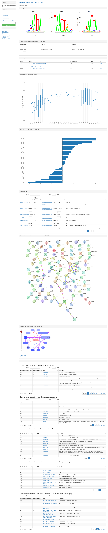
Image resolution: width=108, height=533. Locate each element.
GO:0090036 (45, 380)
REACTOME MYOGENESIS (48, 519)
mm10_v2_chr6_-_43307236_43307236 (36, 68)
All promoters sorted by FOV (8, 20)
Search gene (9, 25)
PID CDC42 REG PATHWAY (48, 485)
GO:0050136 (45, 447)
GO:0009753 (45, 378)
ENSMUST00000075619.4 (47, 209)
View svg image (23, 355)
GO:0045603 (45, 391)
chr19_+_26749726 (24, 228)
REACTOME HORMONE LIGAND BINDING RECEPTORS (49, 517)
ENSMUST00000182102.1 (47, 208)
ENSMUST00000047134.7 (47, 214)
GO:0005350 (45, 451)
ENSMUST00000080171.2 (47, 206)
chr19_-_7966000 (24, 208)
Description (61, 370)
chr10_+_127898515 (24, 214)
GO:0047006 (45, 441)
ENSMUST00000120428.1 (47, 217)
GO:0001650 (45, 417)
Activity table (4, 31)
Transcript (44, 200)
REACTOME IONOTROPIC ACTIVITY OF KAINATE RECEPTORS (50, 511)
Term (44, 370)
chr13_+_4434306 (24, 212)
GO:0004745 (45, 443)
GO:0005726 (45, 408)
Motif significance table (7, 12)
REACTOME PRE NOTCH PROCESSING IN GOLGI (48, 514)
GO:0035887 (45, 385)
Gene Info (68, 200)
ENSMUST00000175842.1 (47, 228)
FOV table (4, 37)
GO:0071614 (45, 437)
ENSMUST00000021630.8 (47, 212)
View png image (23, 356)
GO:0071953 (45, 419)
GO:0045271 (45, 421)
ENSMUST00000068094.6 (47, 204)
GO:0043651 (45, 374)
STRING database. (49, 236)
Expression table (5, 36)
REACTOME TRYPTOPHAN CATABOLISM (48, 524)
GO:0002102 (45, 413)
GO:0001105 (45, 449)
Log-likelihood (36, 198)
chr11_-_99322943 (24, 202)
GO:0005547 (45, 445)
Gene (55, 200)
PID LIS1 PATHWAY (46, 480)
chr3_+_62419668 (24, 225)
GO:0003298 (45, 382)
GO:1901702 (45, 439)
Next (104, 231)
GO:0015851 (45, 387)
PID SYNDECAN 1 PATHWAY (48, 476)
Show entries (54, 194)
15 (101, 393)
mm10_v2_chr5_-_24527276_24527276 (36, 66)
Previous (85, 231)
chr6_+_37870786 (24, 217)
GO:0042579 (45, 411)
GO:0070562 (45, 389)
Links (25, 47)
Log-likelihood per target (25, 370)
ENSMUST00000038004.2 (47, 202)
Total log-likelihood (37, 370)
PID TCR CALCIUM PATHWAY (49, 474)
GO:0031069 (45, 372)
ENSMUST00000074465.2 (47, 223)
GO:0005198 (45, 435)
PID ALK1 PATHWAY (47, 472)
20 (101, 231)
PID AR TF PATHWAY (47, 468)
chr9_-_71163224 (24, 223)
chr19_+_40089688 (24, 204)
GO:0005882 (45, 404)
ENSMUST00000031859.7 (47, 218)
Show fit (30, 202)
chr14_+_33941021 (24, 220)
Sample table (5, 15)
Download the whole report (7, 38)
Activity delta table (5, 32)
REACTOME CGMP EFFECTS (49, 526)
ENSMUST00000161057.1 (47, 225)
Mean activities (6, 18)
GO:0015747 (45, 376)
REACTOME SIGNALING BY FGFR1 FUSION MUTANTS (50, 504)
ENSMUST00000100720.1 (47, 220)
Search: (27, 194)
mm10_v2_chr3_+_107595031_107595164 (37, 63)
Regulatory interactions (6, 33)
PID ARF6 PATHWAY (47, 470)
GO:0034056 (45, 455)
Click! (101, 63)
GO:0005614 (45, 415)
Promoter (22, 200)
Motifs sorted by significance (7, 35)
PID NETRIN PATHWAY (47, 487)
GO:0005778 (45, 409)
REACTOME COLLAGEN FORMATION (50, 521)
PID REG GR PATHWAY (47, 478)
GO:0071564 (45, 406)
